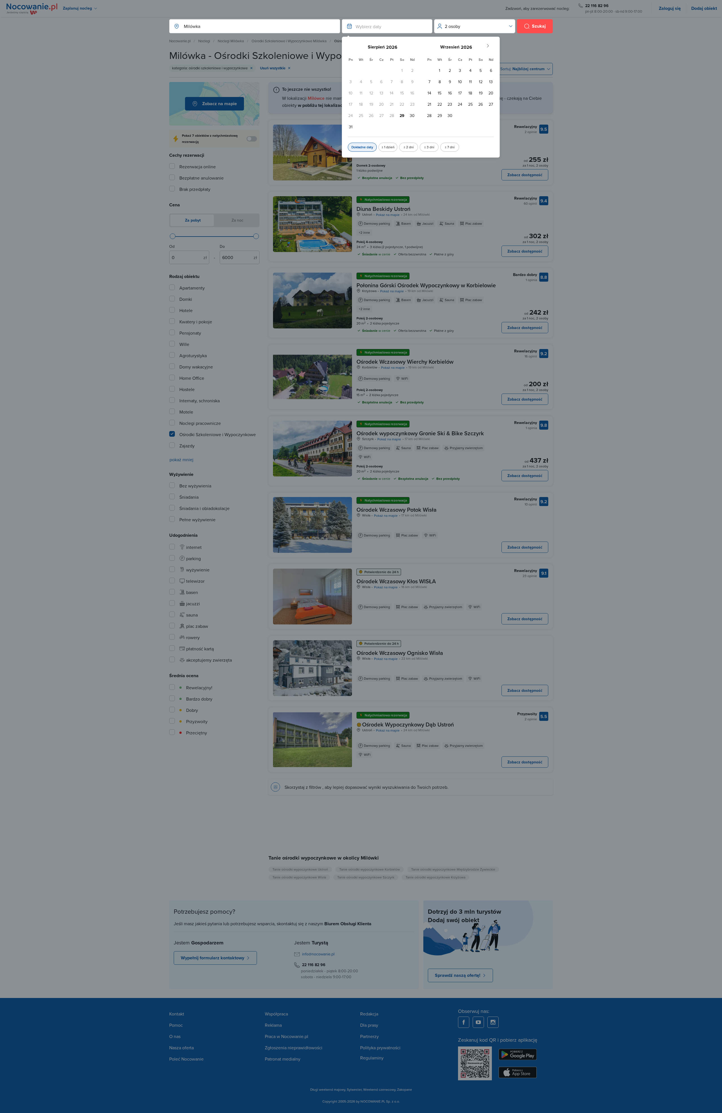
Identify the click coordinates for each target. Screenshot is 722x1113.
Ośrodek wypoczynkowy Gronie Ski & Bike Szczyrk (420, 433)
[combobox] (249, 26)
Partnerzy (369, 1036)
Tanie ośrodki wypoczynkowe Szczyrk (365, 877)
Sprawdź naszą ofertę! (457, 975)
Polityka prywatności (380, 1047)
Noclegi (204, 40)
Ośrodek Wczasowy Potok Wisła (396, 509)
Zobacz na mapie (219, 103)
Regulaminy (372, 1058)
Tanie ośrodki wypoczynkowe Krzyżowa (435, 877)
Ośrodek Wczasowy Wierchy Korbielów (405, 361)
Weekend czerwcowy (379, 1089)
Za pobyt (192, 220)
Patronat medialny (282, 1059)
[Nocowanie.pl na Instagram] (493, 1022)
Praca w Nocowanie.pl (286, 1036)
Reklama (273, 1025)
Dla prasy (369, 1025)
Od (172, 246)
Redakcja (369, 1014)
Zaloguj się (670, 8)
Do (222, 246)
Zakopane (404, 1089)
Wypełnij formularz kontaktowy (212, 958)
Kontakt (176, 1014)
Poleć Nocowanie (186, 1059)
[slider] (172, 236)
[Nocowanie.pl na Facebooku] (463, 1022)
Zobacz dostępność (524, 175)
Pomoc (176, 1025)
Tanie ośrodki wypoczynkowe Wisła (299, 877)
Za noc (236, 220)
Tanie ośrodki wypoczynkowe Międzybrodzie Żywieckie (453, 869)
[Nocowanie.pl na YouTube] (478, 1022)
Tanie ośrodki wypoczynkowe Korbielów (369, 869)
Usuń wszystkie (272, 68)
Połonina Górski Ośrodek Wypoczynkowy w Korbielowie (426, 285)
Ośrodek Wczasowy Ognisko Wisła (399, 653)
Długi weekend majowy (327, 1089)
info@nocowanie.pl (318, 954)
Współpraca (276, 1014)
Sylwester (354, 1089)
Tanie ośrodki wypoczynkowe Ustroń (300, 869)
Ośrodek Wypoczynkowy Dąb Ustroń (408, 724)
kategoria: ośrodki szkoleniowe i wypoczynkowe (210, 67)
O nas (174, 1036)
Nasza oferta (181, 1047)
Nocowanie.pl (180, 40)
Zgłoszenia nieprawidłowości (293, 1047)
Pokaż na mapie (388, 214)
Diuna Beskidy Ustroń (383, 209)
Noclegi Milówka (231, 40)
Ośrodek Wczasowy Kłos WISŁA (396, 581)
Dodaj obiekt (704, 8)
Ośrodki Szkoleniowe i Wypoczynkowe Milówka (289, 40)
